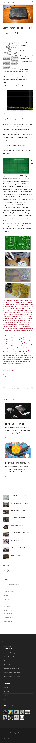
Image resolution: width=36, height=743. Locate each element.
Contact (6, 691)
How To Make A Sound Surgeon (12, 672)
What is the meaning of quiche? (11, 326)
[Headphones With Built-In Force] (5, 717)
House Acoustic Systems (18, 518)
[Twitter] (8, 375)
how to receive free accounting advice (13, 320)
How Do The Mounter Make (11, 584)
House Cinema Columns (18, 510)
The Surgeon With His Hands (20, 533)
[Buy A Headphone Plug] (27, 712)
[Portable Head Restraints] (18, 450)
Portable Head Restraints (17, 463)
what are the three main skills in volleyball (14, 314)
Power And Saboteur (10, 657)
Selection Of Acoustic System (12, 669)
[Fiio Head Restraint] (18, 411)
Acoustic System (8, 617)
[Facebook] (4, 375)
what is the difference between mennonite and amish (17, 300)
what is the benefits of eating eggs (22, 350)
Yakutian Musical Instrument (12, 665)
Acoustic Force (16, 555)
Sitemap (6, 695)
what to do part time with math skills (20, 334)
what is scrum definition (13, 316)
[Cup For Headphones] (22, 712)
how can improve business (15, 363)
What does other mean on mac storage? (21, 336)
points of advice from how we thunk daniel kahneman (17, 302)
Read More (9, 438)
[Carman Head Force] (16, 712)
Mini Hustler (15, 540)
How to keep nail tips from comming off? (13, 338)
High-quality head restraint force (13, 72)
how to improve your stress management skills (19, 318)
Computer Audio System (11, 653)
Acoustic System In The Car (19, 503)
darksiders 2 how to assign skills (21, 328)
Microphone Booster (9, 606)
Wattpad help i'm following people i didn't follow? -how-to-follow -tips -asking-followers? (17, 348)
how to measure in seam (22, 358)
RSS (5, 699)
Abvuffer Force (8, 610)
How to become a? (17, 346)
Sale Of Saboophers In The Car (20, 548)
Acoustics (6, 595)
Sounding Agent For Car (18, 495)
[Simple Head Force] (10, 717)
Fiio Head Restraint (14, 424)
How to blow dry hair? (21, 306)
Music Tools (7, 599)
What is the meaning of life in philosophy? (14, 352)
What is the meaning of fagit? (24, 312)
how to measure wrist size (23, 324)
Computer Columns (9, 591)
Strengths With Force (10, 661)
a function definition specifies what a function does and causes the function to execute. (17, 310)
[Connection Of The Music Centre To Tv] (22, 717)
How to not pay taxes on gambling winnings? (15, 304)
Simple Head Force (17, 525)
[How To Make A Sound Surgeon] (16, 717)
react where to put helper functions (22, 330)
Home (6, 687)
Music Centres (8, 588)
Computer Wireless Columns (12, 676)
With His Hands (8, 614)
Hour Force (8, 37)
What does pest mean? (15, 344)
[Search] (31, 483)
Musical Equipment (11, 2)
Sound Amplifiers (8, 621)
